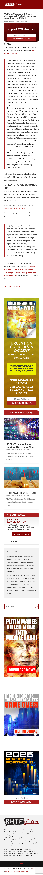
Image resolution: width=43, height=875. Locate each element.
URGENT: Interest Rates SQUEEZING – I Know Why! (20, 445)
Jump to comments (13, 286)
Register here (21, 534)
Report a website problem (12, 871)
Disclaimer (24, 871)
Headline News (24, 21)
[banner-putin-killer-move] (21, 676)
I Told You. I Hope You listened (21, 492)
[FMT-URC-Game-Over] (21, 735)
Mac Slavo (9, 21)
